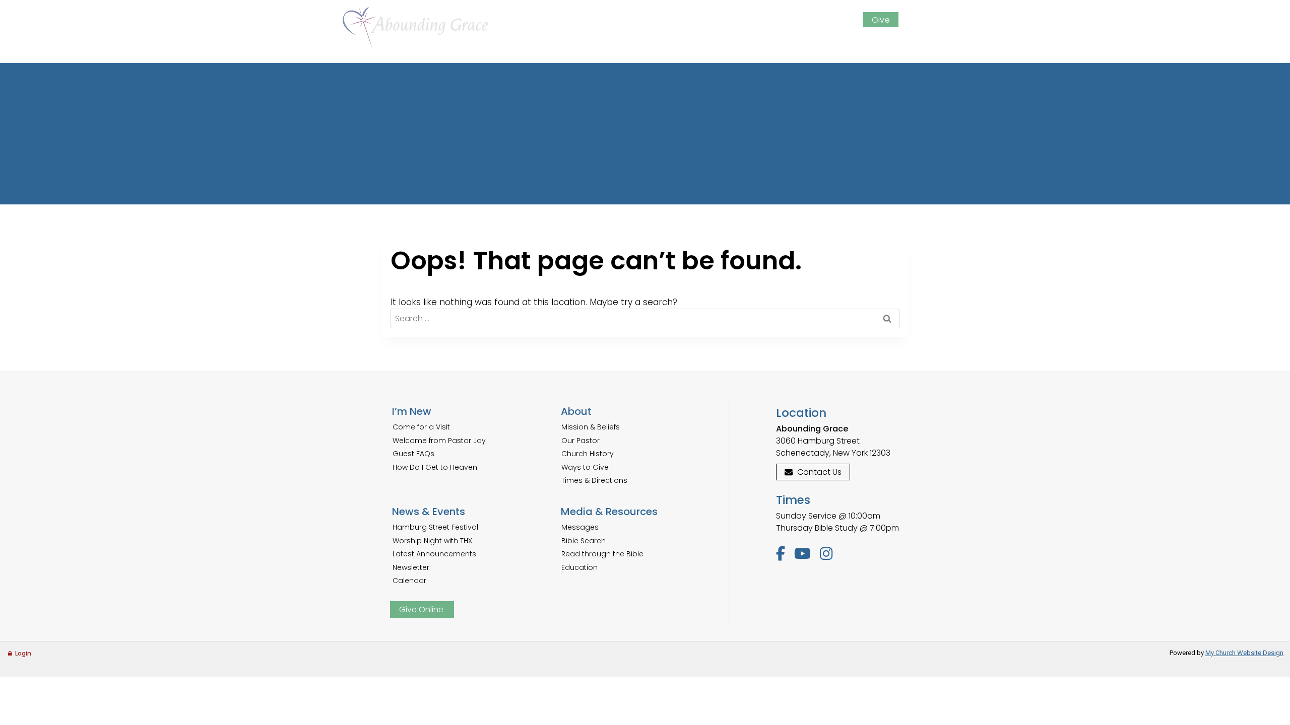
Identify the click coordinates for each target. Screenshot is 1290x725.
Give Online (421, 609)
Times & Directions (594, 480)
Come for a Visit (421, 427)
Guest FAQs (413, 454)
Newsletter (411, 567)
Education (579, 567)
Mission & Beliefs (590, 427)
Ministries (730, 43)
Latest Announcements (434, 554)
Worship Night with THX (432, 541)
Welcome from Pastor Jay (439, 441)
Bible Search (583, 541)
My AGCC (827, 20)
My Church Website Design (1244, 653)
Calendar (409, 580)
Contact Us (819, 472)
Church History (587, 454)
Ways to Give (585, 467)
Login (23, 653)
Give (881, 20)
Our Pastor (580, 441)
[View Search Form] (938, 19)
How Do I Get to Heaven (435, 467)
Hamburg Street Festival (435, 527)
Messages (580, 527)
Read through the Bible (602, 554)
